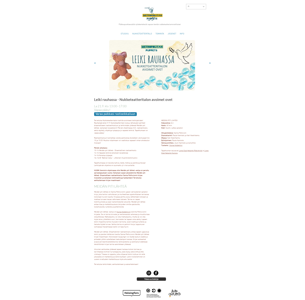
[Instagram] (148, 273)
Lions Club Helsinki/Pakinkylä (190, 151)
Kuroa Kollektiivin (123, 212)
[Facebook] (156, 273)
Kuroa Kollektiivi (176, 145)
